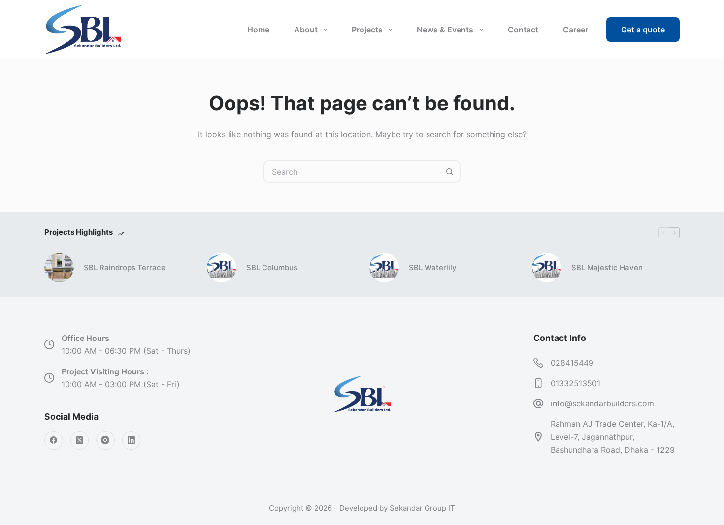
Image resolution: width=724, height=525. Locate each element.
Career (575, 29)
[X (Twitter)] (79, 440)
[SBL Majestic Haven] (546, 267)
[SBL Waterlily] (384, 267)
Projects (367, 29)
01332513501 (575, 383)
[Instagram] (105, 440)
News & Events (445, 29)
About (306, 29)
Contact (523, 29)
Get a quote (643, 29)
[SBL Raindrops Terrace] (59, 267)
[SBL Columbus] (221, 267)
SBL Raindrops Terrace (124, 267)
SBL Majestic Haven (607, 267)
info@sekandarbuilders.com (602, 403)
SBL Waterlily (433, 267)
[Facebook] (53, 440)
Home (258, 29)
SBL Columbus (271, 267)
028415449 (572, 363)
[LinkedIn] (131, 440)
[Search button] (449, 171)
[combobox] (351, 171)
